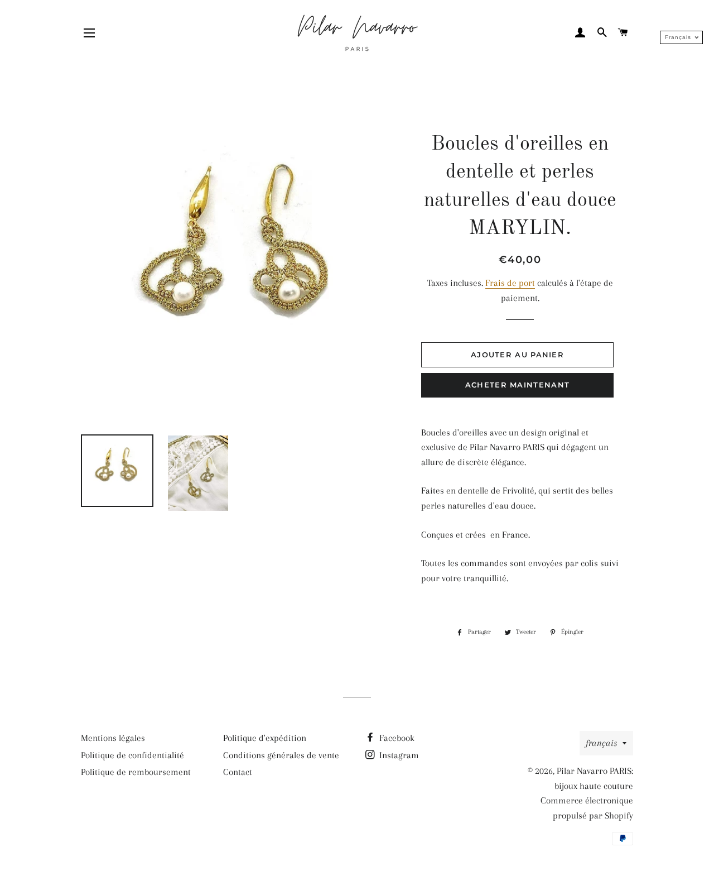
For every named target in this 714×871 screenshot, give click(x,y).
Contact (237, 772)
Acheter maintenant (517, 384)
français (601, 743)
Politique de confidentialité (132, 755)
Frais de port (510, 282)
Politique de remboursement (136, 772)
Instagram (398, 755)
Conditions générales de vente (281, 755)
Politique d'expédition (264, 738)
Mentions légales (113, 738)
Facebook (395, 738)
